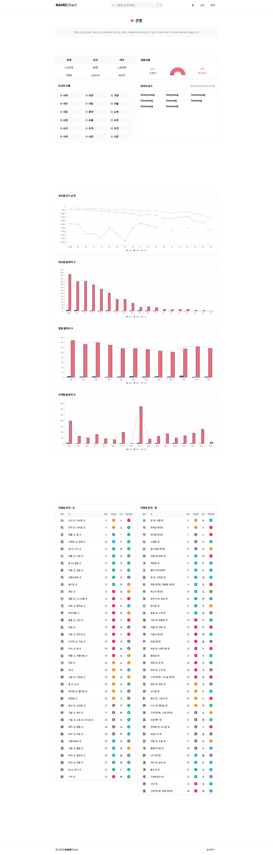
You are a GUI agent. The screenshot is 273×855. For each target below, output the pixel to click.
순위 (202, 5)
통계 (213, 5)
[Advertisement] (136, 46)
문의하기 (211, 849)
